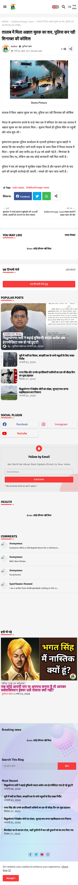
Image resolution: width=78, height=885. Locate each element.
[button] (55, 7)
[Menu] (5, 7)
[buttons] (30, 854)
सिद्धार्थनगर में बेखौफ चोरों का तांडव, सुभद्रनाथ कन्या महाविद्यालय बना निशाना (43, 390)
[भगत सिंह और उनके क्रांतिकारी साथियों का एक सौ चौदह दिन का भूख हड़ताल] (9, 376)
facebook (22, 424)
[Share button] (56, 196)
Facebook (25, 196)
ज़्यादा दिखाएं (70, 235)
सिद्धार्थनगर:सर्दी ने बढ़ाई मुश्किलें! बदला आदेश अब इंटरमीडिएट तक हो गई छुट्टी (38, 785)
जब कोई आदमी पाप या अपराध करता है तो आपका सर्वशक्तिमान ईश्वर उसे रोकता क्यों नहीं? (33, 688)
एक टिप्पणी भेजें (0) (39, 284)
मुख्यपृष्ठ (5, 21)
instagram (61, 424)
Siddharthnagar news (23, 21)
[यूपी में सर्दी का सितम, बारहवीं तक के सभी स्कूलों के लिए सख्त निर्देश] (9, 359)
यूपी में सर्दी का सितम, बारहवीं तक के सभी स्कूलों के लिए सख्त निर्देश (46, 357)
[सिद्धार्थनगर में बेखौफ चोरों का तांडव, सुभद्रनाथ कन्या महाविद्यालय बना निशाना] (9, 393)
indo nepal (18, 187)
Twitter (37, 196)
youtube (22, 433)
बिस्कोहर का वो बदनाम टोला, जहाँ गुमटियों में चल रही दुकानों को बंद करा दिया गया (38, 830)
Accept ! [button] (10, 878)
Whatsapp (46, 196)
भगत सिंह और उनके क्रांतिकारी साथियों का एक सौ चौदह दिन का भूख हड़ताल (47, 374)
